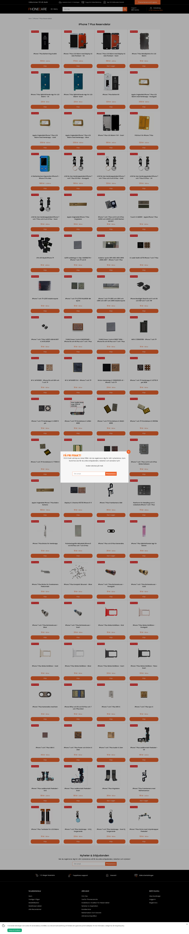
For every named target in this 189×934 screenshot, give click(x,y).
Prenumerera (111, 474)
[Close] (187, 924)
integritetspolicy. (119, 926)
